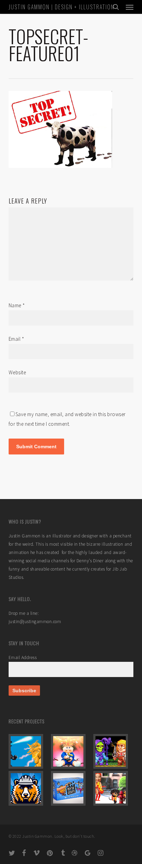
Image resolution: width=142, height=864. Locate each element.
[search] (115, 7)
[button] (129, 6)
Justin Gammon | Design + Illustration (61, 7)
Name (17, 305)
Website (17, 372)
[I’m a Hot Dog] (113, 788)
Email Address (23, 657)
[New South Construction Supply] (29, 788)
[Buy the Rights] (71, 788)
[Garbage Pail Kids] (71, 751)
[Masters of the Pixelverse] (113, 751)
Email (16, 339)
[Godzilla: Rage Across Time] (29, 751)
